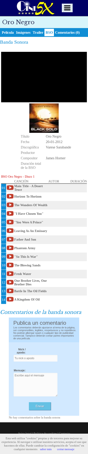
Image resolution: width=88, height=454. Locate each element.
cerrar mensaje (65, 449)
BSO (49, 32)
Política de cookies (45, 433)
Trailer (38, 32)
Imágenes (23, 32)
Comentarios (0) (67, 32)
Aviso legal (25, 433)
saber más (46, 449)
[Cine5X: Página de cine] (35, 8)
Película (8, 32)
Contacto (64, 433)
